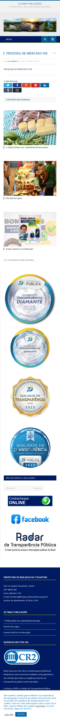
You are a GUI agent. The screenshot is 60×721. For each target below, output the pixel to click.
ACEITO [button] (21, 714)
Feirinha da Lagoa (29, 6)
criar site (21, 671)
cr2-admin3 (12, 61)
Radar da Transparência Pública (36, 688)
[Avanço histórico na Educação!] (30, 229)
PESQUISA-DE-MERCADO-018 (18, 69)
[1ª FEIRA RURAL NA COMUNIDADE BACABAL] (30, 127)
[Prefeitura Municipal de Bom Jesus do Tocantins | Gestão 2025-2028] (30, 24)
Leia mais (40, 706)
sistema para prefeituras (39, 671)
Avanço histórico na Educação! (19, 249)
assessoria (24, 674)
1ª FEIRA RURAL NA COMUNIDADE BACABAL (27, 147)
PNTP (16, 688)
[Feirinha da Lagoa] (30, 178)
